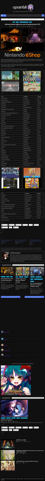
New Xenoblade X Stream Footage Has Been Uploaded (35, 297)
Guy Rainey (25, 283)
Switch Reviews (24, 418)
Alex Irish (40, 288)
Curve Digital (16, 248)
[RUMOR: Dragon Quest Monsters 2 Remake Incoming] (22, 271)
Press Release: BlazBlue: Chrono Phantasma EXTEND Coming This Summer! (11, 297)
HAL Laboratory (29, 248)
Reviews (13, 418)
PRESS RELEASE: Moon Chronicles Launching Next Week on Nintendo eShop (35, 241)
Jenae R (10, 421)
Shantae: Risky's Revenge (18, 249)
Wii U (30, 22)
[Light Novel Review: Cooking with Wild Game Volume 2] (8, 465)
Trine (34, 249)
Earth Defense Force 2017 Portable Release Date (7, 279)
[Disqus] (22, 313)
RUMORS (26, 276)
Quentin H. (25, 453)
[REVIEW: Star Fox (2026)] (8, 444)
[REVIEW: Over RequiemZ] (22, 408)
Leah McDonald (27, 441)
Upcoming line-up (38, 249)
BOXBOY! (12, 248)
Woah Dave (7, 250)
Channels (32, 276)
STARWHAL (25, 249)
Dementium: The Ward (22, 248)
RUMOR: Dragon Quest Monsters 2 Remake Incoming (21, 280)
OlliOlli (8, 249)
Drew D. (25, 462)
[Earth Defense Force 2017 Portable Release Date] (8, 271)
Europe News (38, 276)
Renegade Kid (11, 249)
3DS (13, 22)
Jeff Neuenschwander (21, 26)
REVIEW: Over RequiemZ (6, 420)
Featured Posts (6, 398)
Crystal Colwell (3, 283)
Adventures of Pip (7, 248)
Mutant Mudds (38, 248)
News (17, 22)
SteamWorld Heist (30, 249)
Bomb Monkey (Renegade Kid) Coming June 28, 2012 (6, 240)
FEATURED (3, 276)
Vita (11, 276)
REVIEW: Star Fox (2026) (21, 440)
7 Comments (32, 26)
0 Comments (16, 421)
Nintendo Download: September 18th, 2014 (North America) (21, 240)
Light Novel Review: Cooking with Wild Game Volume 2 (27, 461)
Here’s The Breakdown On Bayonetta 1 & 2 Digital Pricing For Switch (36, 284)
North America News (24, 22)
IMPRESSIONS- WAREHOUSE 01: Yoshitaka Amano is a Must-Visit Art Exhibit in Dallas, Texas (30, 451)
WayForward (3, 250)
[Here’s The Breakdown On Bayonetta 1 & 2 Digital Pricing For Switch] (37, 271)
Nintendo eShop (3, 249)
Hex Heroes (34, 248)
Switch (32, 281)
